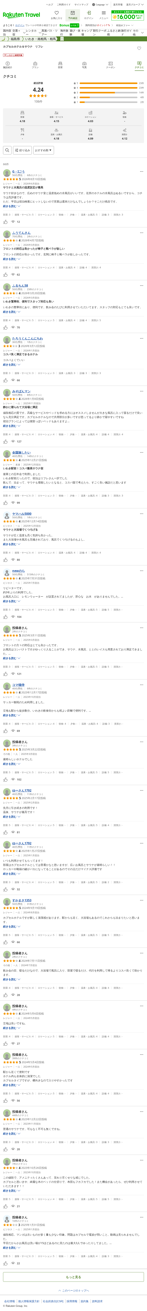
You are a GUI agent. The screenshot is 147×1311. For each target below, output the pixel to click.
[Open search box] (7, 150)
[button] (22, 173)
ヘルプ (49, 4)
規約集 (85, 1301)
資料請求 (97, 1301)
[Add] (139, 48)
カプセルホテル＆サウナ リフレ (23, 46)
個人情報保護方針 (29, 1301)
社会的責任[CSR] (53, 1301)
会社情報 (9, 1301)
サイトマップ (81, 4)
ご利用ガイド (64, 4)
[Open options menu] (141, 171)
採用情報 (72, 1301)
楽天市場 (117, 4)
